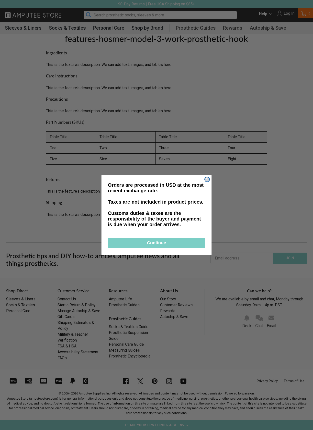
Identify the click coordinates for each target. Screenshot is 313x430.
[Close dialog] (207, 179)
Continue (156, 242)
